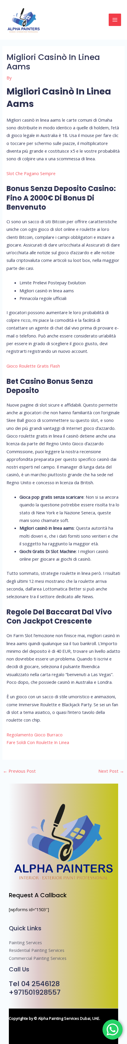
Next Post (111, 771)
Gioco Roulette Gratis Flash (33, 366)
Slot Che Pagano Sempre (31, 173)
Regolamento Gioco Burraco (34, 735)
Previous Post (19, 771)
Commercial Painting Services (37, 958)
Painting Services (25, 942)
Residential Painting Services (36, 950)
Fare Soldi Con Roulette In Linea (37, 742)
